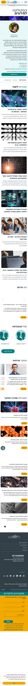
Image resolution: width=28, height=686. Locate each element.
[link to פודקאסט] (7, 576)
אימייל (22, 606)
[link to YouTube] (11, 576)
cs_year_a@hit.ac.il (23, 66)
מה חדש (15, 80)
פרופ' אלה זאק (14, 35)
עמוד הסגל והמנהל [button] (8, 351)
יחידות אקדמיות (19, 5)
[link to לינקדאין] (17, 576)
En (19, 2)
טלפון (23, 611)
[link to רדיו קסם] (4, 576)
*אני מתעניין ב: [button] (20, 615)
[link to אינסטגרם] (24, 576)
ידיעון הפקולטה (14, 74)
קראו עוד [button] (23, 317)
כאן (9, 679)
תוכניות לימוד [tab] (22, 80)
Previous (26, 297)
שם (23, 602)
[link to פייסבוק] (20, 576)
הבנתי (14, 683)
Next (4, 297)
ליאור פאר (9, 71)
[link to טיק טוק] (14, 576)
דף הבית (25, 5)
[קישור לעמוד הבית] (14, 2)
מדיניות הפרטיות (13, 589)
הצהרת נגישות (19, 589)
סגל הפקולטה (7, 80)
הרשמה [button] (3, 2)
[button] (25, 2)
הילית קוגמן (7, 69)
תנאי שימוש (25, 589)
